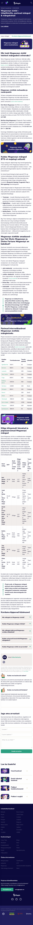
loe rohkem (26, 671)
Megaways (4, 866)
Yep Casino (5, 374)
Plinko (18, 848)
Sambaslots (5, 409)
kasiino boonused (20, 347)
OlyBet (3, 827)
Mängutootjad (4, 860)
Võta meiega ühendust (7, 868)
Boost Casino (20, 812)
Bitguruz (4, 405)
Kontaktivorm (7, 889)
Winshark (4, 399)
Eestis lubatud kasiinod (16, 779)
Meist (17, 868)
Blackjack (3, 842)
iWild (3, 396)
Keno (17, 842)
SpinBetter (5, 364)
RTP (17, 863)
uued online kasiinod (17, 101)
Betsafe (3, 812)
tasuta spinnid (13, 278)
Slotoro (4, 368)
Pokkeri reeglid (17, 797)
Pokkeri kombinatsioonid (17, 788)
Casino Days (19, 814)
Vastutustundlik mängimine (23, 866)
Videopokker (4, 853)
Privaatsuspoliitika (5, 910)
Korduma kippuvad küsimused (21, 36)
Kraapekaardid (5, 845)
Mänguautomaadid (6, 848)
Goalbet (18, 819)
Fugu (3, 377)
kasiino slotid (4, 65)
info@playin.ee (19, 889)
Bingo (18, 840)
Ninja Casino (19, 824)
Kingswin (18, 822)
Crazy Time (4, 840)
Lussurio (4, 371)
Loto (17, 845)
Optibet (18, 827)
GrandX (3, 822)
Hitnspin (4, 389)
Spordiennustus (20, 850)
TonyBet (3, 832)
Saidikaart (12, 910)
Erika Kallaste (16, 657)
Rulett (2, 850)
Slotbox (4, 386)
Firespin (3, 819)
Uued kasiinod (16, 771)
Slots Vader (5, 402)
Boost (3, 392)
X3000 (18, 832)
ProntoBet (19, 830)
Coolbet (18, 817)
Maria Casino (4, 824)
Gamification (19, 860)
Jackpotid (3, 863)
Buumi (2, 814)
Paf (2, 830)
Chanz (2, 817)
